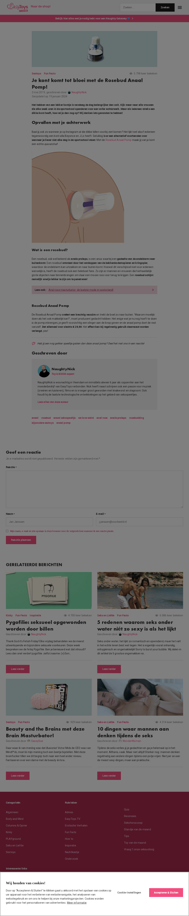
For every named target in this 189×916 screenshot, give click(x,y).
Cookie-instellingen (129, 892)
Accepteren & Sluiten (166, 892)
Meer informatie (77, 902)
